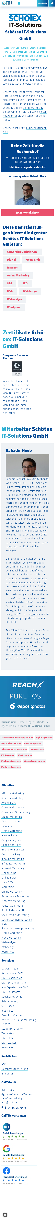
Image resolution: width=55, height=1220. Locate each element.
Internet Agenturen (33, 743)
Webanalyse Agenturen (34, 761)
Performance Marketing (15, 896)
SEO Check (7, 1006)
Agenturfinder (36, 722)
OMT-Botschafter (11, 992)
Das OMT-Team (10, 968)
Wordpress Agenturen (11, 767)
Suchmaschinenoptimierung (17, 928)
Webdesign (8, 947)
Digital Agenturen (44, 737)
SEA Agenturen (37, 749)
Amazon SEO (8, 802)
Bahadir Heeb (19, 450)
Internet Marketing (12, 868)
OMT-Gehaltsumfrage (14, 982)
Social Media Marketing (15, 915)
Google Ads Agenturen (11, 743)
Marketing (7, 887)
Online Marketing (11, 891)
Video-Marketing (11, 937)
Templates (7, 1033)
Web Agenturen (25, 755)
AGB (3, 1064)
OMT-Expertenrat (11, 978)
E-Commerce (8, 826)
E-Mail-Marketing (11, 830)
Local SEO (7, 882)
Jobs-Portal (7, 1010)
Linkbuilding (8, 873)
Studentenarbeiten (12, 1028)
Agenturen (7, 726)
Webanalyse (8, 942)
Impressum (7, 1073)
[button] (5, 1215)
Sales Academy (10, 1001)
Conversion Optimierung (15, 812)
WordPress (7, 951)
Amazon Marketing (12, 798)
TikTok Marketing (11, 933)
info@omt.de (9, 1102)
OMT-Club (7, 1038)
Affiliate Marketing (12, 793)
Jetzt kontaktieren (27, 212)
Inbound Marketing (12, 859)
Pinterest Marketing (13, 901)
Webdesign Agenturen (11, 761)
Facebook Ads (9, 835)
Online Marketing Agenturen (14, 749)
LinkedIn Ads (8, 877)
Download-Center (11, 1015)
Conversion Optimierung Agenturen (17, 737)
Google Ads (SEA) (11, 844)
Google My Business (12, 849)
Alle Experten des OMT (14, 987)
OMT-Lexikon (9, 1042)
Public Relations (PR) (13, 910)
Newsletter (8, 1047)
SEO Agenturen (7, 755)
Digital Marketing (11, 816)
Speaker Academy (11, 996)
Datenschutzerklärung (14, 1069)
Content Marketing (12, 807)
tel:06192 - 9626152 (12, 1098)
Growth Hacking (10, 854)
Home (21, 722)
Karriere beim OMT (12, 973)
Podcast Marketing (12, 905)
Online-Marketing (33, 107)
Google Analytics (11, 840)
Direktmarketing (11, 821)
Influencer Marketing (13, 863)
